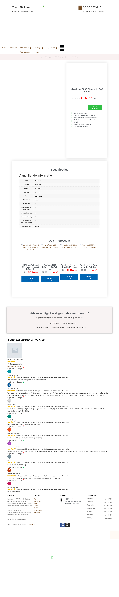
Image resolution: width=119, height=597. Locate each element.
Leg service (51, 48)
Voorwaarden (25, 52)
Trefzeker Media (32, 524)
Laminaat (13, 48)
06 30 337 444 (92, 7)
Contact (36, 52)
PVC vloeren (24, 48)
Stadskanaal (38, 510)
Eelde (36, 506)
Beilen (36, 503)
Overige (38, 48)
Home (4, 48)
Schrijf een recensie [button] (14, 366)
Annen (36, 499)
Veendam (37, 512)
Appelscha (37, 501)
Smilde (36, 508)
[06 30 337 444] (80, 7)
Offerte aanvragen (30, 279)
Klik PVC (55, 57)
